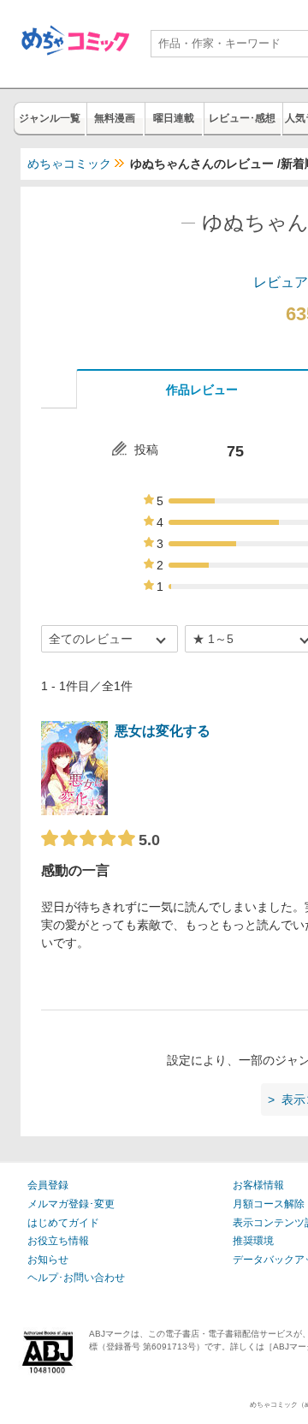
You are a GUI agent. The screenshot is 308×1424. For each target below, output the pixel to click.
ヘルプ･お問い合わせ (76, 1278)
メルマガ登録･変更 (71, 1204)
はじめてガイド (63, 1223)
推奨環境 (253, 1241)
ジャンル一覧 (49, 118)
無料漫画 (114, 118)
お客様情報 (258, 1185)
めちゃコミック (69, 163)
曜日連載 (173, 118)
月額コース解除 (269, 1204)
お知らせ (47, 1260)
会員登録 (47, 1185)
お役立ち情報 (58, 1241)
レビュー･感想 (242, 118)
